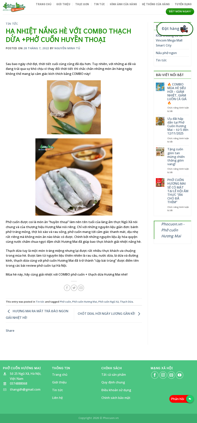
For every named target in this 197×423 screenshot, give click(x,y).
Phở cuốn (65, 301)
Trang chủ (43, 4)
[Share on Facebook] (67, 288)
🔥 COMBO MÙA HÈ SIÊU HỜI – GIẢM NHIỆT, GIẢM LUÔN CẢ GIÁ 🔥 (177, 94)
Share (10, 330)
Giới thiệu (63, 4)
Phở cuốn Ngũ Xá (108, 301)
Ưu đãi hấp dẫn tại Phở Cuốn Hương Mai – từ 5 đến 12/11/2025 (177, 126)
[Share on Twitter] (74, 288)
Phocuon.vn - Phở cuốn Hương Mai (172, 229)
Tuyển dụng (183, 4)
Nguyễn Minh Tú (67, 48)
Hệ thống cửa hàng (156, 4)
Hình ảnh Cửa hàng (123, 4)
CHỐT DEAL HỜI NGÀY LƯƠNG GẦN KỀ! (107, 314)
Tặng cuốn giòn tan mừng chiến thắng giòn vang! (176, 156)
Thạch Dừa (126, 301)
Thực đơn (82, 4)
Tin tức (99, 4)
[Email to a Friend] (81, 288)
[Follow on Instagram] (163, 375)
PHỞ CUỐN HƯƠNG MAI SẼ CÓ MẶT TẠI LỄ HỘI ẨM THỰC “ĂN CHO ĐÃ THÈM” (177, 191)
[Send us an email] (171, 375)
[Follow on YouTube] (179, 375)
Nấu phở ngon (166, 53)
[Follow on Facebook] (155, 375)
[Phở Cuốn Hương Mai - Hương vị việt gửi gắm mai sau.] (14, 7)
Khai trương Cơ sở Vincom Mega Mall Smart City (169, 40)
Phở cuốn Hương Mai (84, 301)
